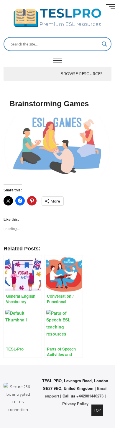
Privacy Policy (75, 403)
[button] (81, 74)
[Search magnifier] (104, 44)
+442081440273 (90, 396)
